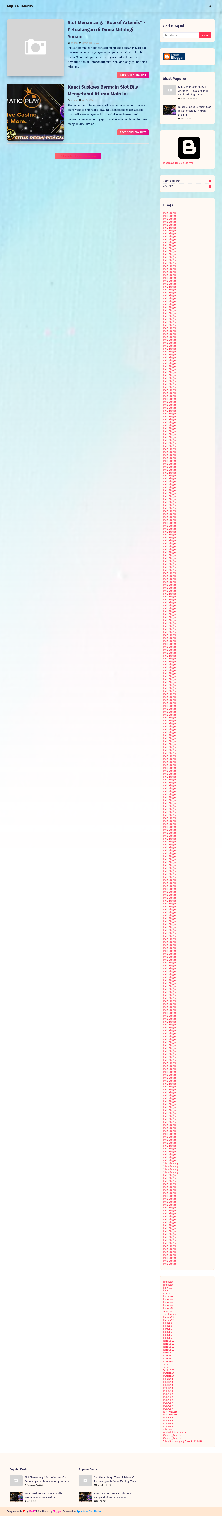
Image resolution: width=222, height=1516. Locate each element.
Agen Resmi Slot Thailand (90, 1511)
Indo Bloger (169, 212)
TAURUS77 (168, 1364)
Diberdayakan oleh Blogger (178, 162)
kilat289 (167, 1323)
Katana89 (168, 1317)
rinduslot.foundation (174, 1432)
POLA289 (168, 1388)
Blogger (57, 1511)
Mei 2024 (187, 186)
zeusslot (167, 1311)
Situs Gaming (170, 1163)
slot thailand (170, 1314)
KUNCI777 (168, 1355)
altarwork (168, 1429)
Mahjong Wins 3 (172, 1435)
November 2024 (187, 181)
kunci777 (167, 1287)
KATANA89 (168, 1373)
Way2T (32, 1511)
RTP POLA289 (170, 1411)
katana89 (168, 1296)
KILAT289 (168, 1379)
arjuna (74, 42)
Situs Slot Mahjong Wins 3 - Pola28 (182, 1441)
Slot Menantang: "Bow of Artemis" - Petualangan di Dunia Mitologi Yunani (106, 29)
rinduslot (168, 1281)
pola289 (167, 1332)
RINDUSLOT (169, 1340)
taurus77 (167, 1293)
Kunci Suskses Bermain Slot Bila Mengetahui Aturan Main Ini (194, 110)
